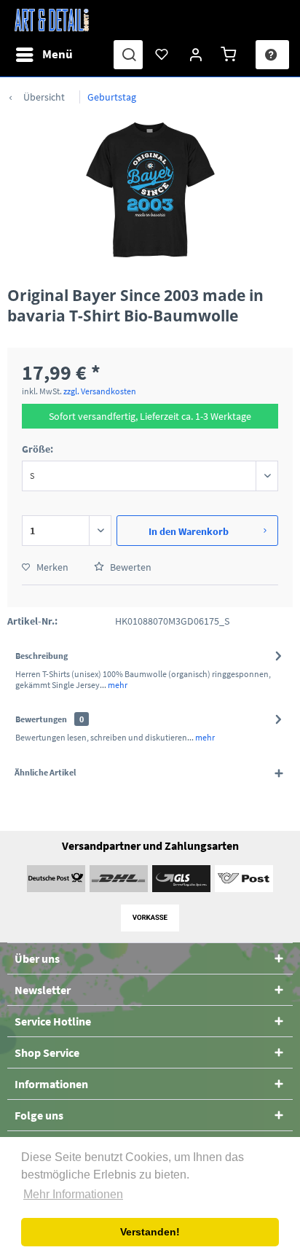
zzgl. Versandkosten (99, 391)
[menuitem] (43, 54)
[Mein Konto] (196, 54)
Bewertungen (41, 719)
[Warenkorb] (230, 54)
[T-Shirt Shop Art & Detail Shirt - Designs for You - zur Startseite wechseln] (52, 20)
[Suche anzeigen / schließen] (128, 54)
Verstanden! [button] (150, 1232)
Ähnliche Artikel (45, 772)
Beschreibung (41, 655)
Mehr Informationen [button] (73, 1194)
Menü (57, 54)
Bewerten (129, 567)
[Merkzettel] (162, 54)
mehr (116, 684)
